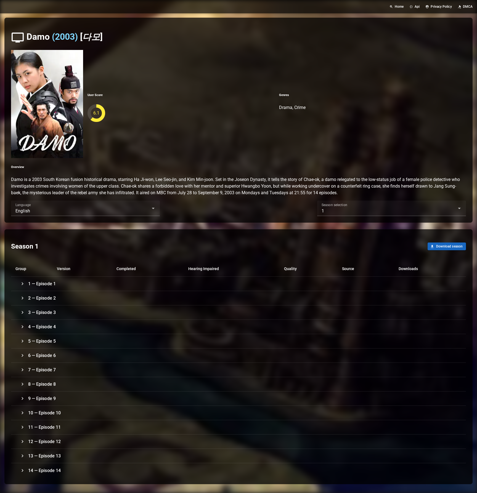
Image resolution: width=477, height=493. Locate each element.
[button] (144, 208)
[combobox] (85, 208)
